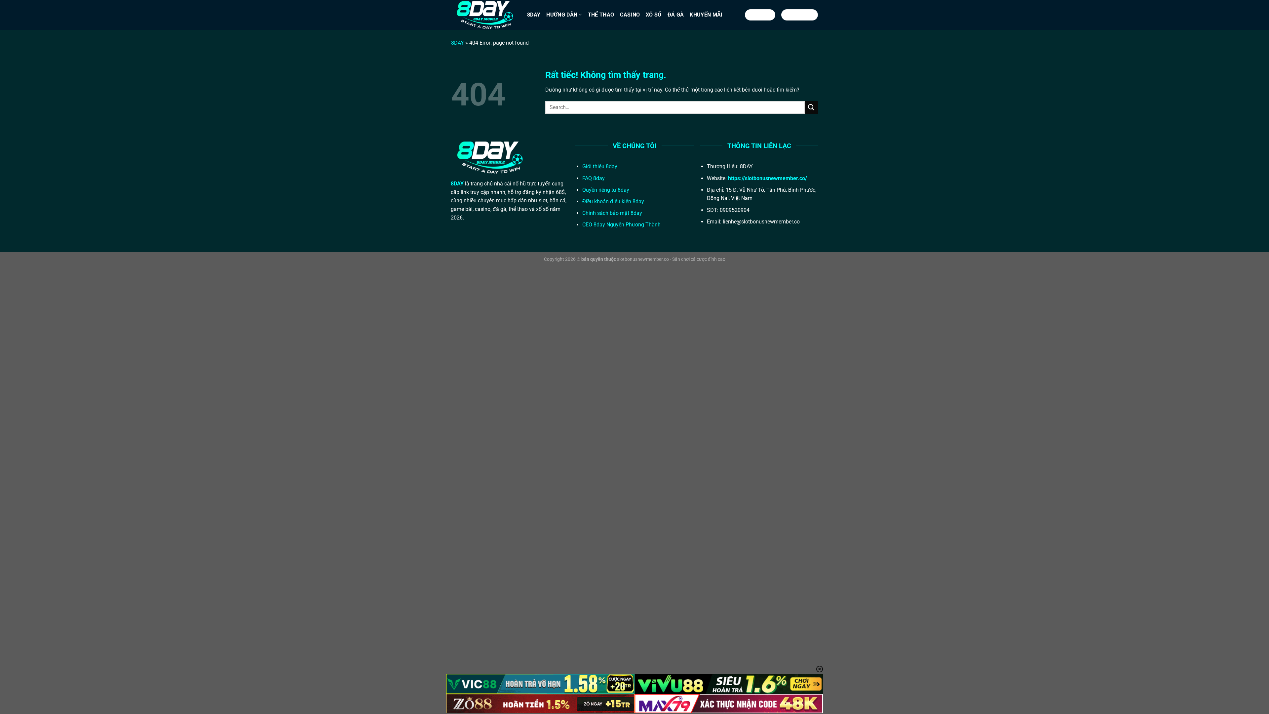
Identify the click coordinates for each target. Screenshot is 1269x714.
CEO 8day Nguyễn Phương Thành (621, 224)
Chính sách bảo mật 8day (612, 213)
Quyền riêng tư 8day (605, 190)
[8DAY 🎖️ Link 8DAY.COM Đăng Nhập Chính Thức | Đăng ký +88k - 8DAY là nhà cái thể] (484, 14)
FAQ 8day (593, 178)
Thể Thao (601, 15)
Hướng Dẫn (561, 15)
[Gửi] (811, 107)
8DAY (533, 15)
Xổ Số (654, 15)
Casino (630, 15)
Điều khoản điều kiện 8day (613, 201)
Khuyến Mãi (706, 15)
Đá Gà (676, 15)
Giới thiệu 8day (599, 166)
